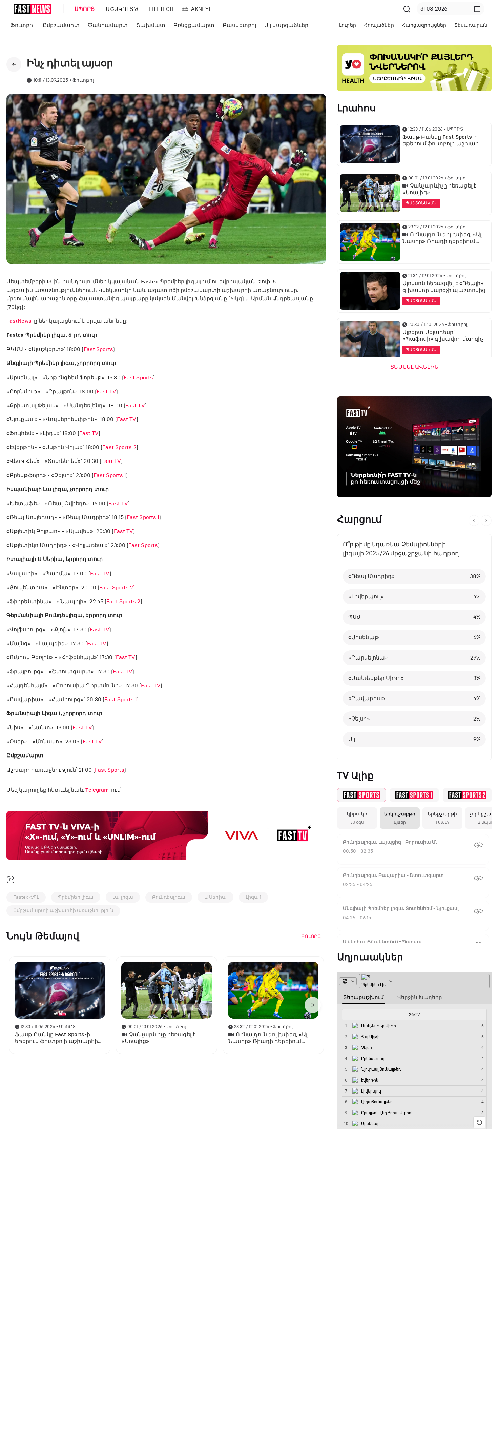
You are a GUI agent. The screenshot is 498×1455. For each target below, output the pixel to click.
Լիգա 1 (254, 897)
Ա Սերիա (215, 897)
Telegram (97, 790)
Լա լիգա (122, 897)
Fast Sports (98, 349)
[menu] (235, 9)
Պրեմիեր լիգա (76, 897)
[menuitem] (83, 9)
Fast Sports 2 (119, 447)
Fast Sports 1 (110, 475)
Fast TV (106, 391)
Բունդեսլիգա (168, 897)
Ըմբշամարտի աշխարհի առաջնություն (63, 910)
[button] (477, 8)
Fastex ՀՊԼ (26, 897)
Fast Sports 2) (117, 587)
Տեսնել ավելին (414, 366)
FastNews (19, 321)
